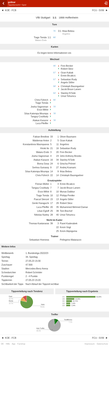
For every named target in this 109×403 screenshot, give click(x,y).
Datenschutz (102, 344)
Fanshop (21, 344)
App (13, 344)
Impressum (90, 344)
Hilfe (8, 344)
